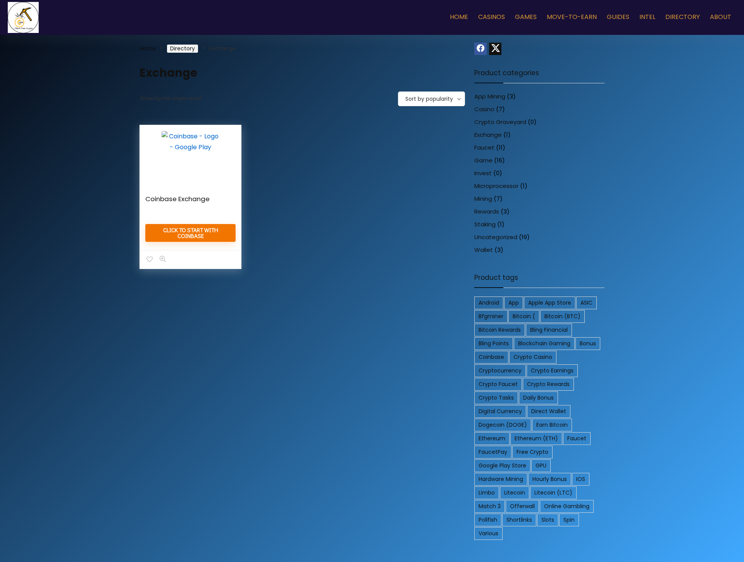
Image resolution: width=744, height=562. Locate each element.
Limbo (487, 492)
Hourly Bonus (549, 479)
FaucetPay (493, 452)
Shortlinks (519, 520)
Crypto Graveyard (500, 122)
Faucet (484, 147)
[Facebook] (480, 49)
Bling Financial (549, 330)
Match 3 (490, 506)
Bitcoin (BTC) (562, 316)
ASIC (586, 303)
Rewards (486, 211)
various (488, 533)
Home (459, 16)
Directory (682, 16)
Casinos (491, 16)
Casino (484, 109)
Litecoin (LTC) (553, 492)
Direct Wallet (548, 411)
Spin (569, 520)
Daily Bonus (538, 398)
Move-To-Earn (572, 16)
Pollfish (488, 520)
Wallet (483, 250)
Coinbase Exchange (177, 198)
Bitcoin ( (524, 316)
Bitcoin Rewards (500, 330)
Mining (483, 199)
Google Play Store (502, 465)
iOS (580, 479)
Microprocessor (496, 186)
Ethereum (492, 438)
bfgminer (491, 316)
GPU (541, 465)
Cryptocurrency (500, 370)
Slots (547, 520)
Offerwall (522, 506)
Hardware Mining (501, 479)
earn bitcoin (552, 425)
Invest (483, 173)
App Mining (489, 96)
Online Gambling (566, 506)
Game (483, 160)
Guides (618, 16)
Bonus (588, 343)
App (513, 303)
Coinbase (491, 357)
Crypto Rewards (548, 384)
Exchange (488, 135)
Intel (647, 16)
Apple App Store (549, 303)
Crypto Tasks (496, 398)
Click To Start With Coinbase (190, 233)
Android (489, 303)
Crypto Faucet (498, 384)
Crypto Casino (532, 357)
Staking (485, 224)
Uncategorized (495, 237)
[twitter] (495, 49)
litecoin (514, 492)
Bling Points (494, 343)
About (720, 16)
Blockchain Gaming (544, 343)
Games (526, 16)
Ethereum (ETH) (536, 438)
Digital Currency (500, 411)
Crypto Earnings (552, 370)
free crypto (532, 452)
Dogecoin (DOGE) (503, 425)
